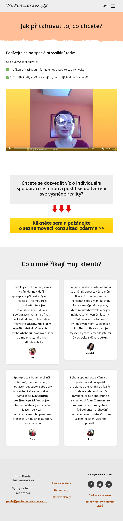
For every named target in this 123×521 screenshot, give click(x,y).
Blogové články (61, 497)
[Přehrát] (10, 148)
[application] (61, 120)
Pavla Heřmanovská (27, 6)
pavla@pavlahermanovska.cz (26, 501)
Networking (61, 490)
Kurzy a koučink (61, 483)
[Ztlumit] (102, 148)
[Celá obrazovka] (112, 148)
